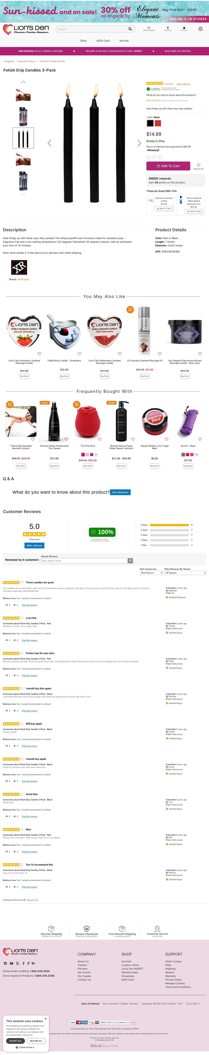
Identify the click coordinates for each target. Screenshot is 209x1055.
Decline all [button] (36, 1041)
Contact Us (84, 979)
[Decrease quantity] (148, 157)
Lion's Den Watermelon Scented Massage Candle (104, 361)
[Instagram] (5, 963)
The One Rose (87, 446)
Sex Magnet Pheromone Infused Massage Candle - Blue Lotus (184, 361)
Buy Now (24, 376)
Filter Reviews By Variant (177, 569)
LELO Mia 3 (192, 1003)
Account (126, 961)
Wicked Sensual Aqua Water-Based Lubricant (121, 447)
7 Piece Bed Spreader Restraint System (21, 447)
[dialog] (26, 1033)
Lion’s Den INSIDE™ (133, 968)
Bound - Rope (188, 446)
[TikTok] (28, 963)
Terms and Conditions (178, 986)
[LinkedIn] (33, 963)
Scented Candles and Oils (52, 61)
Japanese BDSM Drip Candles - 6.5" (162, 1003)
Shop (83, 40)
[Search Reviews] (130, 560)
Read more (28, 1035)
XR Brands (23, 279)
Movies (124, 40)
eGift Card (103, 40)
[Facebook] (23, 963)
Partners (83, 968)
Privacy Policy (173, 979)
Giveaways (128, 976)
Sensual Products (26, 61)
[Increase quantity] (160, 157)
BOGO (178, 51)
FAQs (168, 965)
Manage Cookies (175, 983)
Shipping (170, 968)
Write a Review (183, 84)
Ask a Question (153, 100)
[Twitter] (17, 963)
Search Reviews (49, 556)
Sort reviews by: (148, 569)
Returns (169, 972)
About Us (83, 961)
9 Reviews (169, 84)
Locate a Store (130, 965)
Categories (9, 61)
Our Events (84, 972)
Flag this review (29, 605)
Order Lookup (173, 961)
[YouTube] (11, 963)
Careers (82, 965)
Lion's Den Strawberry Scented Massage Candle (24, 361)
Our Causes (84, 976)
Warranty (170, 976)
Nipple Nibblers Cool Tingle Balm (155, 447)
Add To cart (170, 166)
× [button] (45, 1019)
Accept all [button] (15, 1041)
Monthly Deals (130, 972)
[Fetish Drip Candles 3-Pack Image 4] (94, 143)
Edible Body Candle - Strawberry (64, 360)
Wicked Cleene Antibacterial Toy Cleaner (54, 447)
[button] (49, 143)
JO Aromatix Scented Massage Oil (144, 360)
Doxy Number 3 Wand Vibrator (120, 1003)
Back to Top (32, 900)
